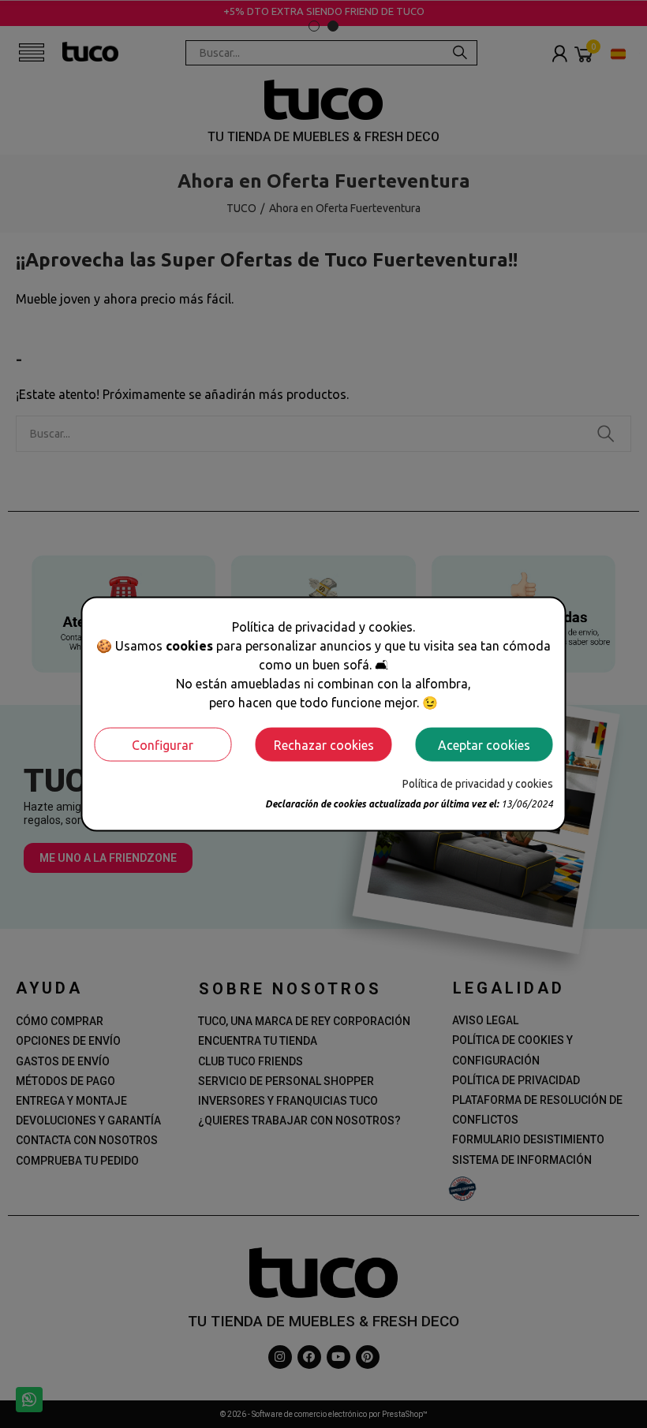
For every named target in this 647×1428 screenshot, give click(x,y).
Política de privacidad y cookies (477, 783)
